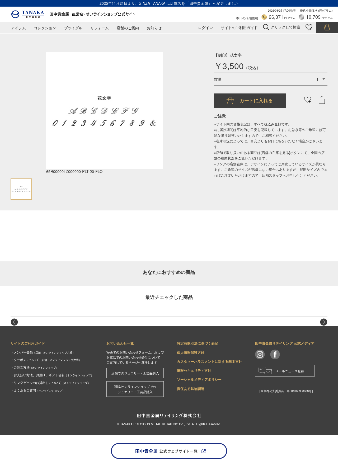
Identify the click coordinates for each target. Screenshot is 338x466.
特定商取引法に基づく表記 (197, 343)
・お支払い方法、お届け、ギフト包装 (52, 375)
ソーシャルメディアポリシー (199, 379)
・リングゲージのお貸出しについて (50, 382)
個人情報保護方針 (190, 352)
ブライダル (73, 27)
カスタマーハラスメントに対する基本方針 (209, 361)
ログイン (205, 27)
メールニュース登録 (289, 371)
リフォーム (99, 27)
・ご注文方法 (35, 367)
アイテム (18, 27)
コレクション (45, 27)
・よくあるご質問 (38, 390)
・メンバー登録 (43, 352)
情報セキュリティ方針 (194, 370)
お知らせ (154, 27)
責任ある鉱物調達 (190, 388)
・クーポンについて (46, 359)
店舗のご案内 (128, 27)
